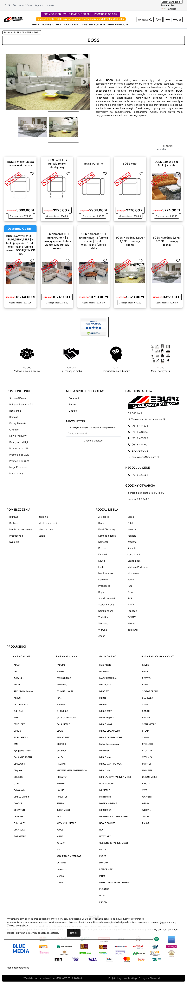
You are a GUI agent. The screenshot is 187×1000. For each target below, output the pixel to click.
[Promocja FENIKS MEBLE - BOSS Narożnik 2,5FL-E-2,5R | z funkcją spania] (159, 265)
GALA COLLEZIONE (66, 717)
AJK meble (19, 678)
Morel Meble (105, 796)
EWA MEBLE (20, 836)
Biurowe (13, 516)
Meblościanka (106, 573)
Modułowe (133, 573)
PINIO (102, 876)
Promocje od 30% (19, 460)
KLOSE (60, 829)
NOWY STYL (105, 836)
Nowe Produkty (18, 435)
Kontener (103, 541)
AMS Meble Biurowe (23, 691)
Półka (131, 579)
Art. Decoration (21, 704)
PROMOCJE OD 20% (80, 14)
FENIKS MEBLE (64, 678)
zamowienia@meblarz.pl (144, 457)
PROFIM (103, 902)
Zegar (101, 635)
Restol (145, 671)
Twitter (72, 404)
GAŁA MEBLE (63, 724)
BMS (16, 744)
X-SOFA (146, 816)
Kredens (132, 541)
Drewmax (18, 816)
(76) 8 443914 (139, 431)
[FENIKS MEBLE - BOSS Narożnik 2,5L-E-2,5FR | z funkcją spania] (130, 273)
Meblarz (103, 704)
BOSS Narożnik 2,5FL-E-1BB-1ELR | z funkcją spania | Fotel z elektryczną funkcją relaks (93, 241)
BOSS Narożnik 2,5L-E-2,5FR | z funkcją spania (130, 241)
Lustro (101, 567)
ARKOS (17, 698)
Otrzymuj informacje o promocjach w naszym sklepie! (92, 427)
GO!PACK (61, 744)
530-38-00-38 (139, 450)
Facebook (74, 398)
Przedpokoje (16, 535)
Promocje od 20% (19, 454)
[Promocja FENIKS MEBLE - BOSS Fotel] (122, 178)
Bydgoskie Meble (22, 750)
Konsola (132, 535)
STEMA (145, 731)
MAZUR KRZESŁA (108, 678)
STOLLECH (147, 744)
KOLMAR (61, 843)
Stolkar (145, 737)
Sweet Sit (146, 763)
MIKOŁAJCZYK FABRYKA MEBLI (115, 777)
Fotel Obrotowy (107, 529)
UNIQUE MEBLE (149, 777)
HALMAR (61, 763)
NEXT (102, 829)
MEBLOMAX (105, 757)
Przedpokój (104, 585)
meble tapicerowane (18, 967)
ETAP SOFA (19, 829)
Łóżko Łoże (134, 560)
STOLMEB (147, 750)
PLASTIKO (104, 889)
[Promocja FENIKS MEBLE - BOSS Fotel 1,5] (86, 178)
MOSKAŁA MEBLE (108, 803)
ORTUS (102, 849)
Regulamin (39, 5)
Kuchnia (132, 548)
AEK (16, 671)
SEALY (145, 684)
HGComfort (62, 777)
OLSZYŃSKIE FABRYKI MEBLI (113, 843)
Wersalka (103, 623)
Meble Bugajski (106, 717)
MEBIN (102, 698)
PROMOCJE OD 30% (105, 14)
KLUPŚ (60, 836)
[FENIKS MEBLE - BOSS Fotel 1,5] (93, 186)
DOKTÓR (18, 803)
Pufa (130, 585)
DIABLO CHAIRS (22, 796)
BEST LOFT (19, 724)
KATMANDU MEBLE (66, 823)
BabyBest (18, 711)
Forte (59, 698)
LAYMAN (61, 862)
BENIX (17, 717)
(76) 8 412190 (138, 444)
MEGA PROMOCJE (118, 24)
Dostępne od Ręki (19, 442)
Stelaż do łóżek (107, 598)
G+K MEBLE (62, 711)
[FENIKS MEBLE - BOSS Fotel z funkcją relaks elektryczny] (20, 186)
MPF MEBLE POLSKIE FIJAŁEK (114, 816)
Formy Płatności (18, 423)
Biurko (101, 523)
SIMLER (146, 711)
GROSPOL (61, 750)
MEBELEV (104, 691)
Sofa (130, 592)
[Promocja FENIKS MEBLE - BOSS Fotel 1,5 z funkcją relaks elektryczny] (49, 178)
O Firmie (14, 429)
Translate (171, 8)
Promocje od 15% (19, 448)
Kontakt (50, 5)
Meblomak (104, 750)
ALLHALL (18, 684)
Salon (42, 535)
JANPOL (61, 803)
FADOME (61, 665)
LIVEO (60, 882)
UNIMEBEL (147, 770)
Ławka (101, 560)
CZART (17, 783)
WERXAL (146, 810)
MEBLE (35, 24)
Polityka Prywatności (21, 404)
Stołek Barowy (106, 604)
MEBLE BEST (105, 711)
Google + (74, 410)
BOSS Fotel (130, 163)
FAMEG (60, 671)
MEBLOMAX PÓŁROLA (110, 763)
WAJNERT (147, 796)
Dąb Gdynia (19, 790)
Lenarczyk (62, 869)
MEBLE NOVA (105, 724)
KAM (59, 816)
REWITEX (146, 678)
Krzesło (102, 548)
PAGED (102, 856)
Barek (131, 516)
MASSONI (104, 671)
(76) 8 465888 (139, 438)
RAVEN (145, 665)
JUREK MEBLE (63, 810)
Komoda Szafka (107, 535)
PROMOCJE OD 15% (55, 14)
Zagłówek (133, 629)
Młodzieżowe (46, 529)
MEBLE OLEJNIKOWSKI (110, 737)
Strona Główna (25, 5)
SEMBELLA (147, 698)
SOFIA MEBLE (149, 724)
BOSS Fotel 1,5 (93, 163)
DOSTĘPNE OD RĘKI (93, 24)
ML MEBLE (104, 790)
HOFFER (61, 783)
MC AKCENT (105, 684)
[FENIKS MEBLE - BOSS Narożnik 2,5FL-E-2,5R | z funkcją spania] (166, 273)
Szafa (131, 604)
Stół (130, 598)
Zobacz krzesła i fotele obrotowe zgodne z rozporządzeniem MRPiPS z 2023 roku (81, 19)
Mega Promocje (18, 467)
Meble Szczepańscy (109, 744)
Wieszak (132, 623)
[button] (10, 82)
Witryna (102, 629)
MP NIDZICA (105, 810)
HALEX (60, 757)
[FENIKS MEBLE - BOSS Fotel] (130, 186)
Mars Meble (105, 665)
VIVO (144, 790)
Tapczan (132, 610)
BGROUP (18, 731)
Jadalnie (43, 516)
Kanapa (132, 529)
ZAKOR (145, 823)
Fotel (130, 523)
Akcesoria (103, 516)
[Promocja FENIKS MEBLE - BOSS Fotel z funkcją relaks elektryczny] (13, 178)
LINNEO (60, 876)
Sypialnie (14, 541)
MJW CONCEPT (107, 783)
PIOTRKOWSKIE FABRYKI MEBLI (114, 882)
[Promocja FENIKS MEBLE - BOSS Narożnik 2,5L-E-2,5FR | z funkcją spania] (122, 265)
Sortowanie (168, 146)
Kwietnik (103, 554)
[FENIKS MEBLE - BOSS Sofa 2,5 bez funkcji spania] (166, 186)
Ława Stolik (134, 554)
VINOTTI (146, 783)
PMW (102, 895)
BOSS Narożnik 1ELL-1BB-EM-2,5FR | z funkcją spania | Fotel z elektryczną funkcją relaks (57, 241)
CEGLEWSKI (19, 763)
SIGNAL (146, 704)
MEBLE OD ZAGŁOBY (109, 731)
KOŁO (59, 849)
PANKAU (103, 862)
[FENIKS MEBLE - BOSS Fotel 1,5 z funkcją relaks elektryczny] (57, 186)
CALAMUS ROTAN (23, 757)
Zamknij (74, 932)
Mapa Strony (16, 473)
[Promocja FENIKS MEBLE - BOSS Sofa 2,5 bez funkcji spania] (159, 178)
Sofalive (146, 717)
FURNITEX (61, 704)
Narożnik (103, 579)
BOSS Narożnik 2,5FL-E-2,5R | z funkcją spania (167, 241)
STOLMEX (147, 757)
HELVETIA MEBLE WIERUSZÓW (72, 770)
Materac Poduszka (138, 567)
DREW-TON (19, 810)
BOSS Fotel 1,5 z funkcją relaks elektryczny (57, 163)
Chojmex (18, 770)
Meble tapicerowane (20, 529)
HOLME (60, 790)
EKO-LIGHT (19, 823)
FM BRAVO (62, 684)
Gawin (60, 731)
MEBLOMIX (104, 770)
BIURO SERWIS (21, 737)
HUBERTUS (62, 796)
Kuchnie (13, 523)
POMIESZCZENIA (51, 24)
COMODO (18, 777)
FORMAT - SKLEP (65, 691)
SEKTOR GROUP (150, 691)
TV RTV (132, 617)
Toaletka (103, 617)
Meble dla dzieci (48, 523)
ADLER (17, 665)
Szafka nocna (105, 610)
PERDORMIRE (105, 869)
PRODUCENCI (71, 24)
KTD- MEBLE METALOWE (69, 856)
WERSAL (146, 803)
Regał (101, 592)
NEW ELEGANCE (107, 823)
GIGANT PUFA (63, 737)
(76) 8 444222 (139, 425)
